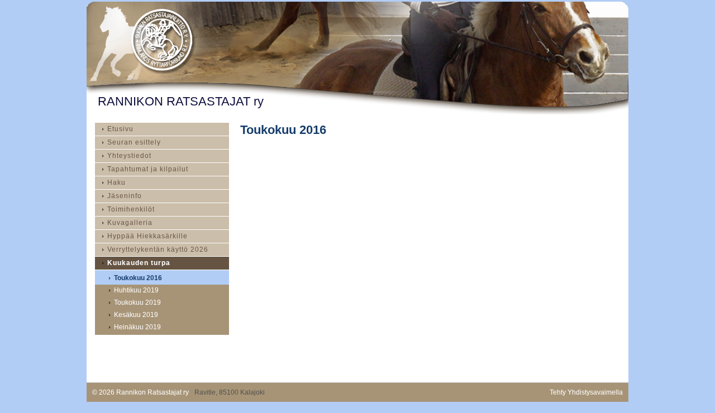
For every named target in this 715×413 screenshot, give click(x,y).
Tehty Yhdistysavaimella (586, 392)
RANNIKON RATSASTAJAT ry (181, 101)
